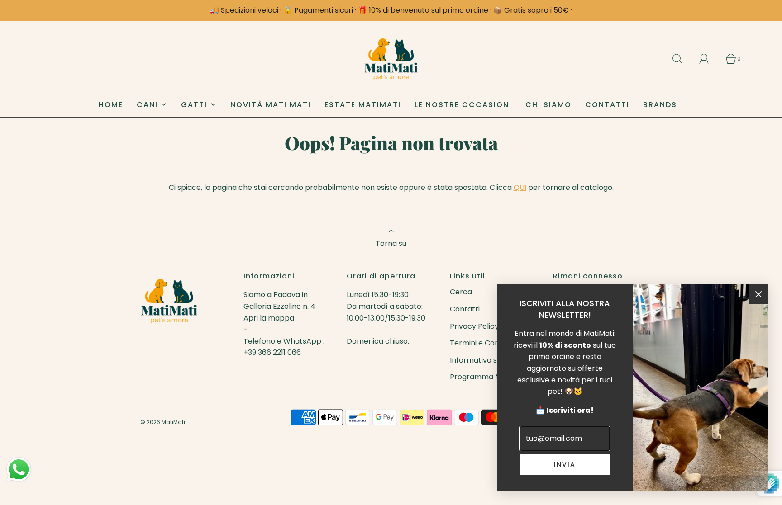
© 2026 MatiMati (162, 422)
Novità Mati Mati (270, 104)
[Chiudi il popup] (758, 294)
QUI (520, 187)
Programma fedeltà (485, 377)
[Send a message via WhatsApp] (19, 469)
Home (111, 104)
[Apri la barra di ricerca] (682, 59)
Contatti (607, 104)
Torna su (391, 243)
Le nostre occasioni (463, 104)
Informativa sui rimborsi (492, 360)
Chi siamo (548, 104)
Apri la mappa (268, 318)
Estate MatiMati (362, 104)
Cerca (461, 292)
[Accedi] (709, 59)
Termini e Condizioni (485, 343)
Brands (660, 104)
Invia (565, 464)
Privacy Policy (474, 326)
